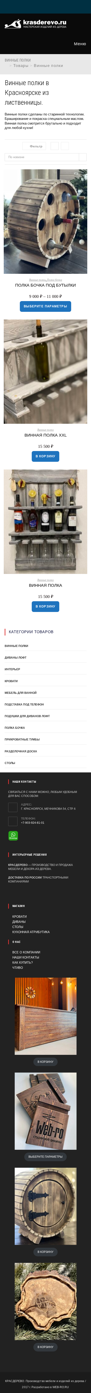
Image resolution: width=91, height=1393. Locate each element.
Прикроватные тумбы (22, 739)
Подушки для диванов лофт (27, 716)
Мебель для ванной (21, 693)
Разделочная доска (21, 751)
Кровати (11, 681)
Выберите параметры (45, 306)
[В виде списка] (65, 146)
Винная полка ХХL (45, 435)
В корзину (46, 456)
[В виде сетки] (55, 146)
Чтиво (17, 967)
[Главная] (6, 65)
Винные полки (48, 65)
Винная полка (45, 585)
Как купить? (22, 962)
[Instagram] (46, 6)
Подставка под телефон (24, 704)
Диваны (19, 922)
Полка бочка (54, 279)
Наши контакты (25, 957)
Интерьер (12, 669)
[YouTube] (57, 6)
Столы (10, 763)
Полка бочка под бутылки (45, 285)
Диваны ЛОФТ (15, 657)
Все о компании (26, 952)
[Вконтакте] (34, 6)
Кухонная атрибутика (31, 932)
